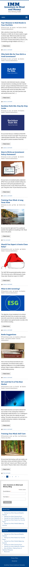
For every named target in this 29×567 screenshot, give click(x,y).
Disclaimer (14, 561)
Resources (7, 551)
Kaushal (14, 27)
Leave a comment (7, 49)
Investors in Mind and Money (14, 8)
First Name (6, 497)
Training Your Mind (5, 437)
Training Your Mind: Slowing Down (13, 516)
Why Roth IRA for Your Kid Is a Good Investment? (13, 55)
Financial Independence (7, 29)
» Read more (6, 46)
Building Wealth (22, 27)
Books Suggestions (8, 334)
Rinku (14, 204)
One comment (6, 240)
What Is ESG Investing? (10, 289)
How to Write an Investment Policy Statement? (12, 153)
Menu (3, 17)
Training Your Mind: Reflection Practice (14, 518)
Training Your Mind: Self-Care (13, 433)
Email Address (7, 491)
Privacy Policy (14, 558)
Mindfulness (23, 436)
